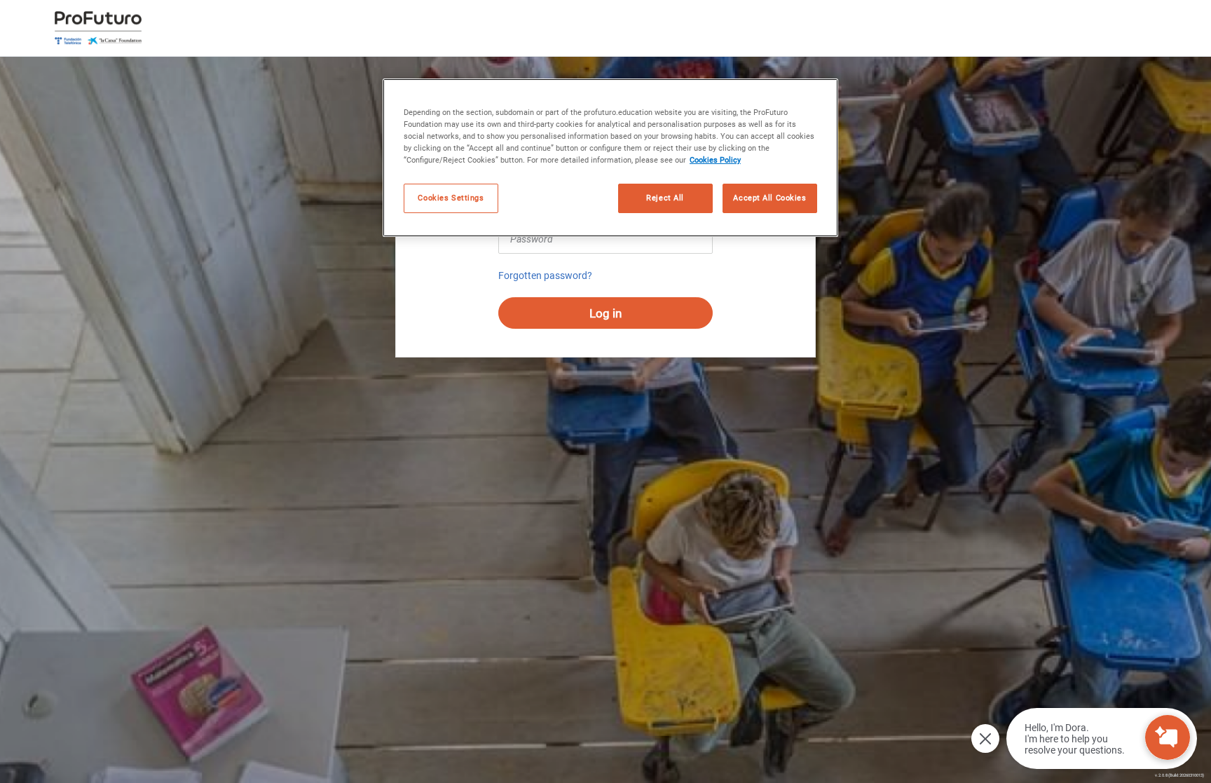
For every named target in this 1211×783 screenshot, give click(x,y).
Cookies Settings (451, 198)
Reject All (665, 198)
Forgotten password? (545, 275)
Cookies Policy (715, 160)
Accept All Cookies (769, 198)
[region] (610, 158)
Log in (605, 313)
